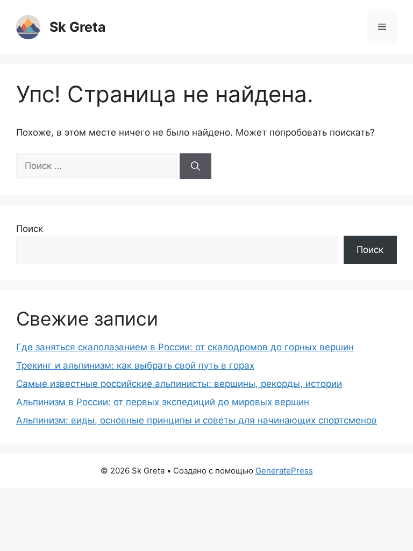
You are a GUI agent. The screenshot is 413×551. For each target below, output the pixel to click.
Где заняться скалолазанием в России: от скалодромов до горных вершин (185, 347)
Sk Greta (77, 27)
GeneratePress (284, 470)
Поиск (29, 228)
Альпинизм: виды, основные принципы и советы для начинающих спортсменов (196, 420)
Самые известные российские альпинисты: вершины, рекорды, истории (179, 383)
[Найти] (195, 166)
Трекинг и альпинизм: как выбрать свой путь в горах (135, 365)
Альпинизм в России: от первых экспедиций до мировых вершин (162, 402)
